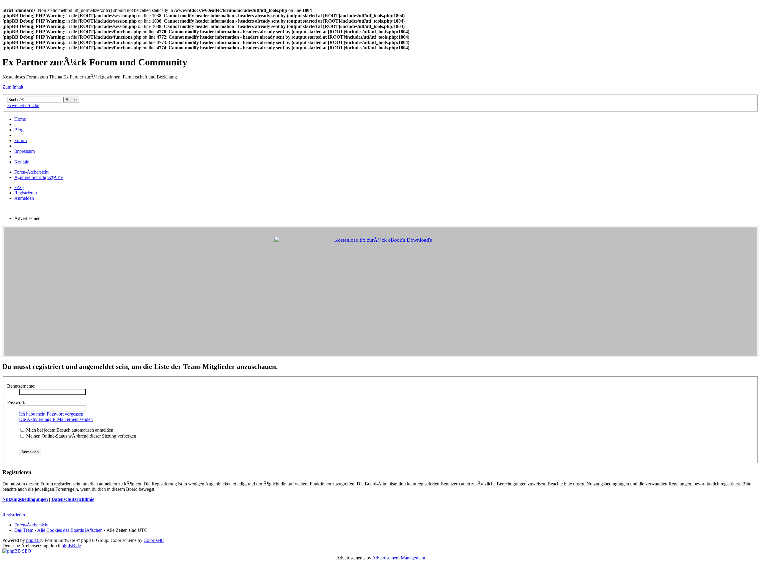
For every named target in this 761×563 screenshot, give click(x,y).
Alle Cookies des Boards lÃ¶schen (70, 530)
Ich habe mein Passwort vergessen (51, 413)
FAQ (19, 187)
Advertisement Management (398, 557)
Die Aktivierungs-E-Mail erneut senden (56, 419)
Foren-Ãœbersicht (31, 171)
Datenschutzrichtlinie (72, 499)
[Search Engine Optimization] (16, 550)
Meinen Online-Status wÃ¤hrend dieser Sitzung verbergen (80, 435)
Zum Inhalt (12, 86)
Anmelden (24, 198)
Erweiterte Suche (23, 105)
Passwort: (16, 402)
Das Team (23, 530)
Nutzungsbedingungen (25, 499)
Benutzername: (21, 386)
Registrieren (25, 192)
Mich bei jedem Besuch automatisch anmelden (69, 430)
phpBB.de (71, 545)
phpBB (33, 540)
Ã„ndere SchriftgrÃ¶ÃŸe (38, 177)
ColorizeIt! (154, 540)
